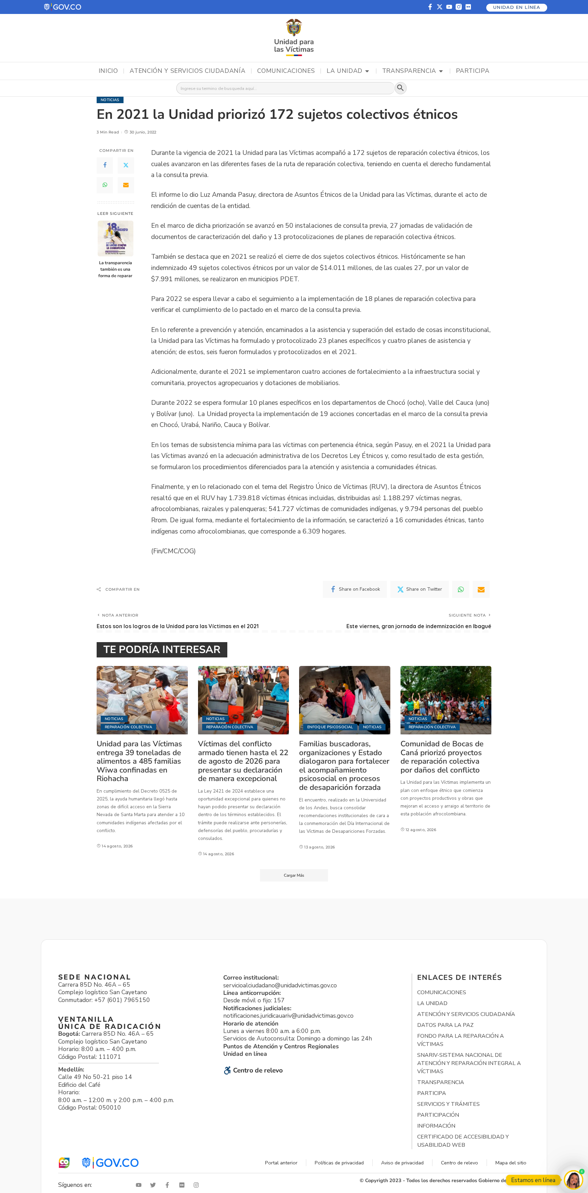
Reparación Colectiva (128, 727)
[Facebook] (105, 165)
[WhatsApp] (105, 185)
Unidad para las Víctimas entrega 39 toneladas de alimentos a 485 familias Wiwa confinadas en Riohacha (139, 761)
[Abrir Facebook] (168, 1185)
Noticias (110, 99)
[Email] (126, 185)
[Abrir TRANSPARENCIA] (441, 71)
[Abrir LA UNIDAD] (367, 71)
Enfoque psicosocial (330, 727)
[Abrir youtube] (140, 1185)
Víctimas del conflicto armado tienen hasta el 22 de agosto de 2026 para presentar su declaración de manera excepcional (243, 761)
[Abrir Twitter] (154, 1185)
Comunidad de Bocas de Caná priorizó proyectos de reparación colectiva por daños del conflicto (442, 756)
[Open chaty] (573, 1180)
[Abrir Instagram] (197, 1185)
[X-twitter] (440, 7)
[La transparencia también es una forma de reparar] (115, 238)
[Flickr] (468, 7)
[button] (63, 7)
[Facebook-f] (430, 7)
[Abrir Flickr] (183, 1185)
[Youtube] (449, 7)
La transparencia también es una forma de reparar (115, 269)
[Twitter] (126, 165)
